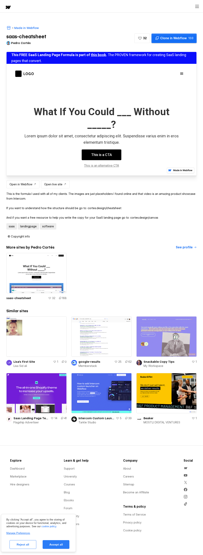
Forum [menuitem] (68, 508)
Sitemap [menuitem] (128, 484)
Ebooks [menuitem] (69, 500)
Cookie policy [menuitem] (132, 530)
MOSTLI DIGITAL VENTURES (162, 422)
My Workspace (153, 365)
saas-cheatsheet (18, 298)
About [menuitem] (127, 468)
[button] (142, 38)
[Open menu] (197, 6)
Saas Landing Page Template (31, 418)
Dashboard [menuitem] (17, 468)
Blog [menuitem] (67, 492)
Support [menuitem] (69, 468)
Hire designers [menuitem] (19, 484)
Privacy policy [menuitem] (132, 522)
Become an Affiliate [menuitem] (136, 492)
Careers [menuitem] (128, 476)
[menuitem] (186, 468)
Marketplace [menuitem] (18, 476)
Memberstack (88, 365)
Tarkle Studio (87, 422)
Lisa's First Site (24, 361)
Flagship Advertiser (26, 422)
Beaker (148, 418)
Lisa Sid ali (20, 365)
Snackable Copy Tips (159, 361)
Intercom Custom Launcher (96, 418)
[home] (8, 7)
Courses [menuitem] (69, 484)
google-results (89, 361)
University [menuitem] (70, 476)
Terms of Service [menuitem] (134, 514)
